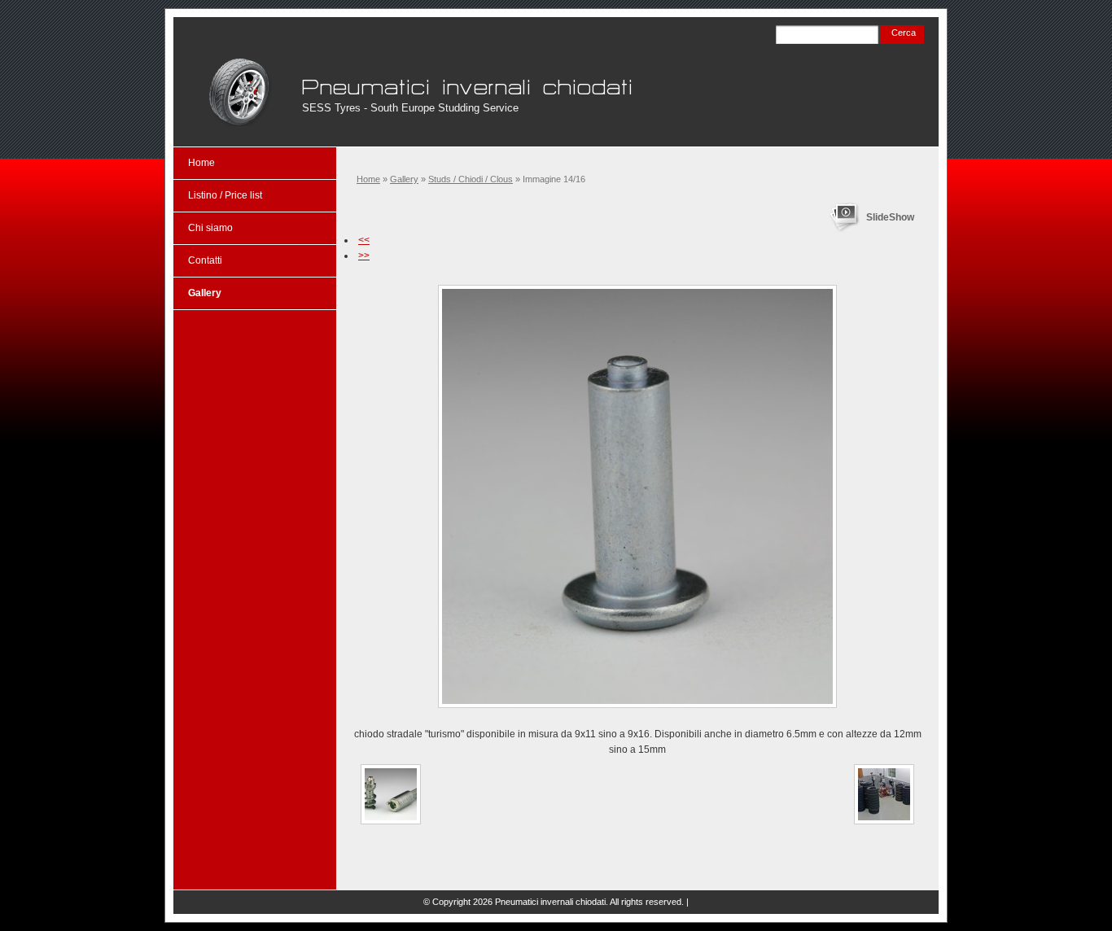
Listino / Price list (225, 195)
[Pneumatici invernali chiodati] (238, 92)
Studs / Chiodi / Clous (470, 179)
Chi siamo (210, 228)
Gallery (404, 179)
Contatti (205, 260)
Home (368, 179)
